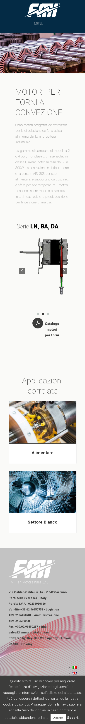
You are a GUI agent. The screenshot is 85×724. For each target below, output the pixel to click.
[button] (38, 23)
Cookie (14, 644)
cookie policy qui (16, 704)
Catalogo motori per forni (52, 329)
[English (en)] (72, 673)
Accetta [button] (58, 717)
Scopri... (73, 718)
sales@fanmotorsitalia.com (29, 632)
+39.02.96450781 (20, 615)
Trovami (67, 638)
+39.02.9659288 (19, 621)
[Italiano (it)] (72, 667)
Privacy (26, 644)
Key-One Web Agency (42, 638)
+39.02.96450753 (31, 609)
